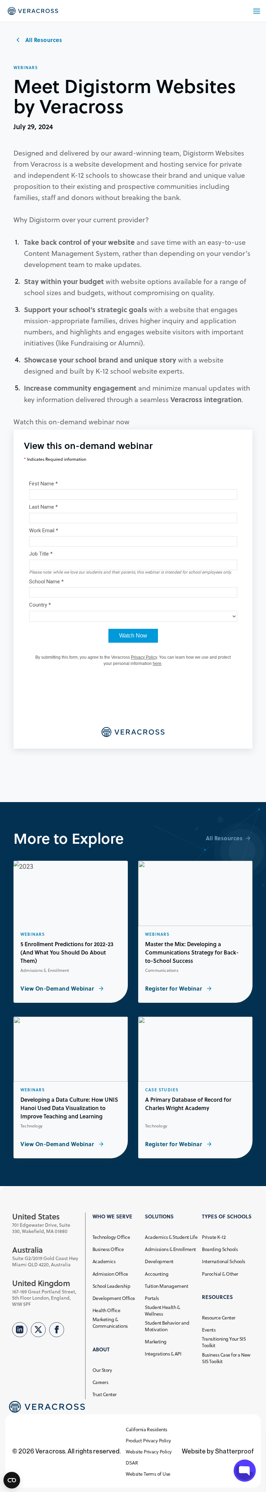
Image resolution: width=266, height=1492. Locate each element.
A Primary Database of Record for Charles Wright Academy (188, 1103)
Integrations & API (163, 1354)
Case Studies (161, 1090)
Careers (100, 1382)
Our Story (102, 1370)
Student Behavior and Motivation (167, 1326)
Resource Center (218, 1318)
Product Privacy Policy (148, 1440)
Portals (152, 1298)
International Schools (223, 1261)
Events (208, 1330)
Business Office (108, 1249)
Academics (103, 1261)
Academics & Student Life (171, 1237)
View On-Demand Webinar (58, 988)
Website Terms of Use (148, 1474)
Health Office (106, 1310)
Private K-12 (213, 1237)
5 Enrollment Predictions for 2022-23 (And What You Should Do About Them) (66, 952)
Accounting (156, 1274)
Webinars (26, 67)
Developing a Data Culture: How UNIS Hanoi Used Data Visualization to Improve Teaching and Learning (69, 1107)
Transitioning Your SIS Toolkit (224, 1342)
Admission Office (110, 1274)
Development (159, 1261)
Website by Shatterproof (218, 1451)
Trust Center (104, 1394)
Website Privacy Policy (149, 1452)
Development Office (113, 1298)
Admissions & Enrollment (170, 1249)
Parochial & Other (220, 1274)
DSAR (132, 1463)
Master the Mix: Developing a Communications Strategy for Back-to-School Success (192, 952)
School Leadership (111, 1286)
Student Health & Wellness (162, 1310)
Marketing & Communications (110, 1323)
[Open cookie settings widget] (11, 1480)
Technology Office (111, 1237)
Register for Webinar (174, 988)
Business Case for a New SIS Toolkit (226, 1358)
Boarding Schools (220, 1249)
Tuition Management (166, 1286)
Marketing (155, 1342)
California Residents (146, 1429)
